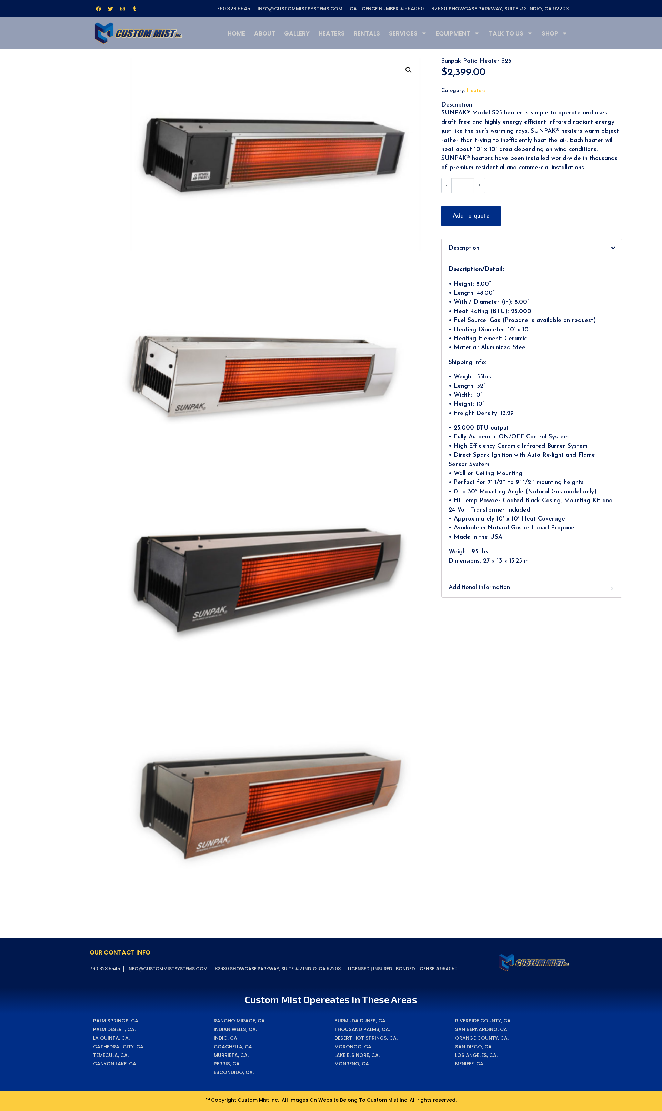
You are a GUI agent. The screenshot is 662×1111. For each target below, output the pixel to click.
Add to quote (471, 216)
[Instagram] (122, 8)
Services (403, 33)
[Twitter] (110, 8)
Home (236, 33)
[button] (408, 70)
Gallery (297, 33)
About (264, 33)
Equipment (453, 33)
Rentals (367, 33)
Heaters (332, 33)
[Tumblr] (134, 8)
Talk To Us (506, 33)
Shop (550, 33)
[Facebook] (98, 8)
